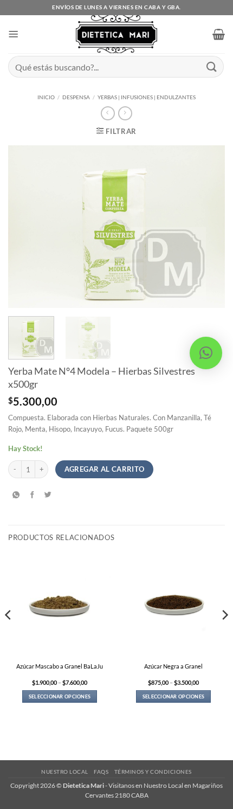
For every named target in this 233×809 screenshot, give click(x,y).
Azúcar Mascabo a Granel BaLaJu (59, 666)
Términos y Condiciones (153, 771)
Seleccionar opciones (59, 696)
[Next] (207, 226)
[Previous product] (125, 113)
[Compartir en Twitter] (48, 495)
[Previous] (26, 226)
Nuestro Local (64, 771)
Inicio (46, 97)
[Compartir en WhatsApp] (16, 495)
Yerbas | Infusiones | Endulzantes (147, 97)
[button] (13, 34)
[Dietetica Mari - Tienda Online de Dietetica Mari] (116, 34)
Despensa (76, 97)
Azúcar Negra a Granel (173, 666)
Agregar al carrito (104, 469)
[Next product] (107, 113)
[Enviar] (212, 66)
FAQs (101, 771)
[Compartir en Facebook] (32, 495)
